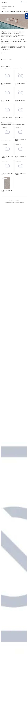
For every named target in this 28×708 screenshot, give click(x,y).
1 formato (3, 84)
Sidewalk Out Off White (6, 117)
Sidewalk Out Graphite (20, 100)
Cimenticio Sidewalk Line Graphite (20, 140)
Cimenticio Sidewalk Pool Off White (20, 174)
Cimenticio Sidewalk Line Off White (7, 157)
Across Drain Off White (20, 83)
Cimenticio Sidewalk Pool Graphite (7, 174)
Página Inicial (4, 6)
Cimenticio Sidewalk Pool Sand (7, 191)
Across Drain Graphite (6, 83)
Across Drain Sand (5, 100)
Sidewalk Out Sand (19, 117)
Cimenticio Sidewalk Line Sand (20, 157)
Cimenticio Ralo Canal (6, 140)
